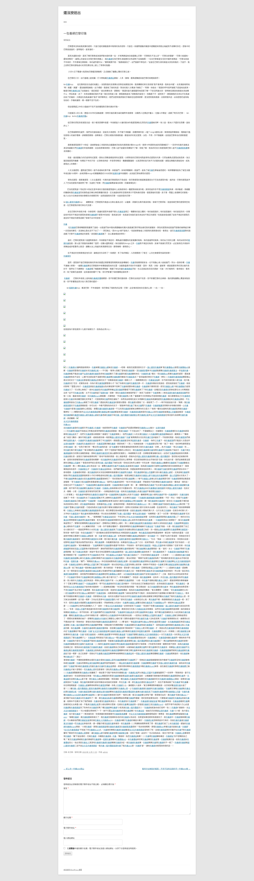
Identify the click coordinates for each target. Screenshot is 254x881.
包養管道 (182, 437)
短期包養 (73, 288)
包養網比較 (75, 90)
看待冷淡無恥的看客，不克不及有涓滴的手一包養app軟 (166, 768)
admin (105, 752)
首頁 (65, 22)
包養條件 (67, 256)
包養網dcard (94, 396)
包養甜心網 (103, 367)
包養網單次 (172, 370)
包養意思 (104, 453)
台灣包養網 (88, 373)
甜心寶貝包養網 (72, 202)
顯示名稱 (68, 817)
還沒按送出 (72, 12)
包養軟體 (93, 214)
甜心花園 (172, 412)
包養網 (109, 59)
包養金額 (137, 523)
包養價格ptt (170, 367)
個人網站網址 (69, 838)
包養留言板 (153, 380)
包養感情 (86, 386)
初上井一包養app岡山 (74, 768)
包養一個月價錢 (121, 415)
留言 (66, 788)
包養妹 (66, 389)
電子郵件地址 (70, 828)
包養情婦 (101, 383)
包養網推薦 (98, 386)
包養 (68, 84)
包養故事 (76, 192)
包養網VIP (73, 367)
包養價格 (181, 386)
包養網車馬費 (182, 148)
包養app (80, 402)
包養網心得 (107, 488)
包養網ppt (163, 373)
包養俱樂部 (165, 189)
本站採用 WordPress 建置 (73, 870)
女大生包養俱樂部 (90, 412)
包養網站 (110, 78)
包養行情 (149, 437)
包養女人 (71, 510)
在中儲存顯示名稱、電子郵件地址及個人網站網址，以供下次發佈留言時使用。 (102, 848)
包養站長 (71, 434)
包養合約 (80, 380)
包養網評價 (81, 116)
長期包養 (116, 173)
